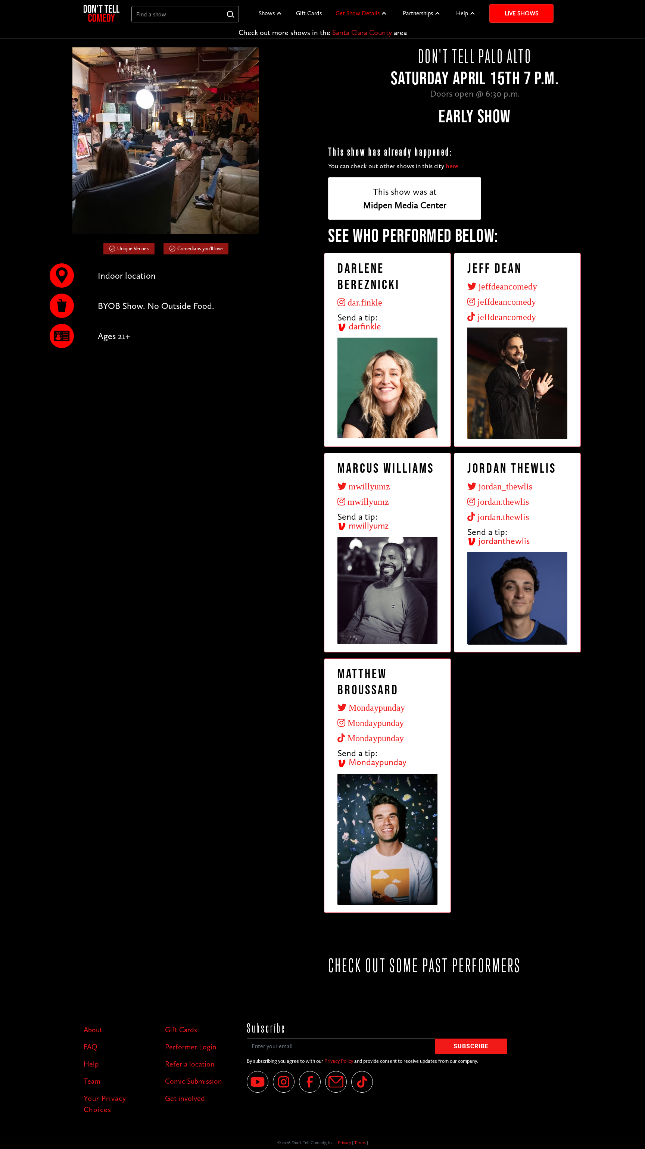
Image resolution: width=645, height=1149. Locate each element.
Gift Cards (309, 13)
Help (462, 13)
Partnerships (418, 13)
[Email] (336, 1082)
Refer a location (190, 1063)
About (93, 1029)
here (452, 166)
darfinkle (363, 326)
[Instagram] (284, 1082)
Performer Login (190, 1046)
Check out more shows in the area (323, 32)
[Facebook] (310, 1082)
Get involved (185, 1098)
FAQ (90, 1046)
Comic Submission (193, 1081)
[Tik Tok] (362, 1082)
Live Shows (521, 13)
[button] (270, 13)
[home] (101, 13)
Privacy (344, 1142)
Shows (267, 13)
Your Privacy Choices (105, 1104)
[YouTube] (257, 1082)
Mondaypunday (376, 762)
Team (92, 1081)
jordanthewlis (503, 540)
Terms (360, 1142)
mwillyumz (367, 525)
